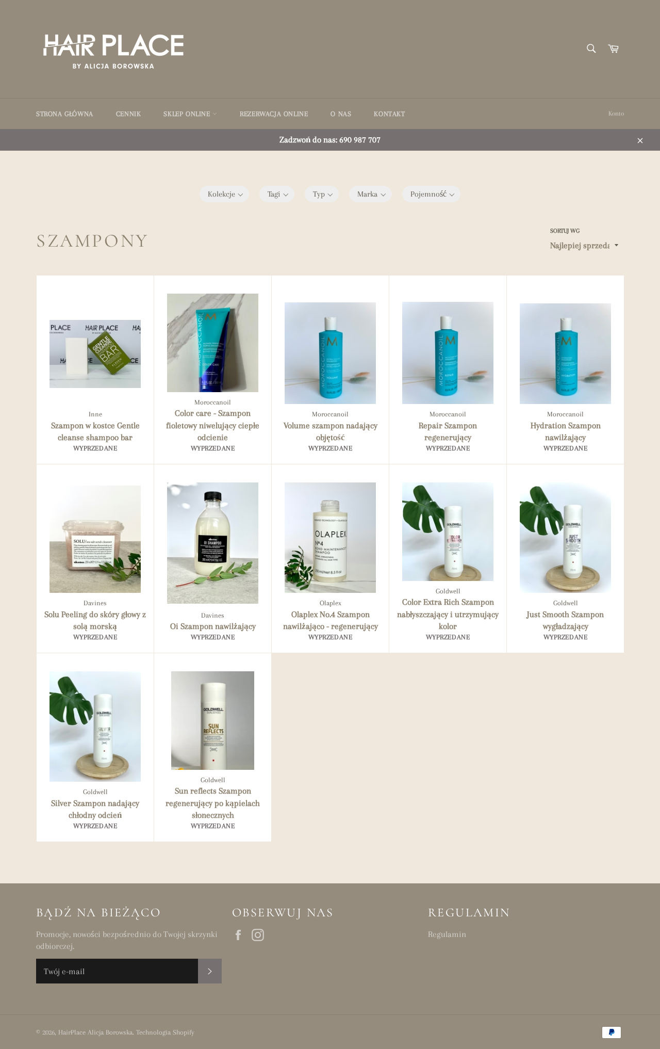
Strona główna (64, 114)
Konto (616, 113)
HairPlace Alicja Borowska (95, 1032)
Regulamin (447, 934)
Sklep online (187, 114)
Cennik (128, 114)
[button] (224, 194)
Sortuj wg (565, 231)
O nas (341, 114)
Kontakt (389, 114)
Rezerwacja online (274, 114)
